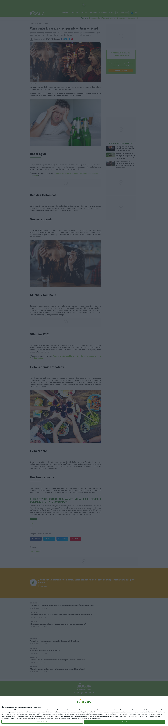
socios (20, 710)
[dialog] (84, 711)
